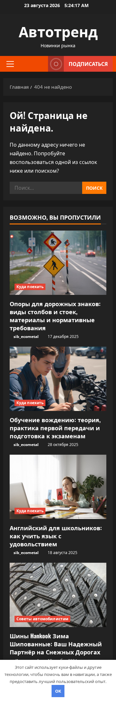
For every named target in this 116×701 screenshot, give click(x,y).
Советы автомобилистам (42, 619)
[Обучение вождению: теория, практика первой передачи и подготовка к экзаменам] (58, 379)
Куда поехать (30, 286)
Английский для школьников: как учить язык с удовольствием (56, 535)
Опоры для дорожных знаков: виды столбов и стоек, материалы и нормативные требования (55, 315)
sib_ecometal (26, 336)
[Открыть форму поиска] (40, 64)
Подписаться (88, 64)
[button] (10, 63)
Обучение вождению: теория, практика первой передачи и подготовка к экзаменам (55, 427)
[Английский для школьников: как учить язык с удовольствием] (58, 487)
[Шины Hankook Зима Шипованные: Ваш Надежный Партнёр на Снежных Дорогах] (58, 595)
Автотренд (58, 31)
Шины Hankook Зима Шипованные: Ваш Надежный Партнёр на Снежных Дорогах (56, 644)
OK (58, 691)
